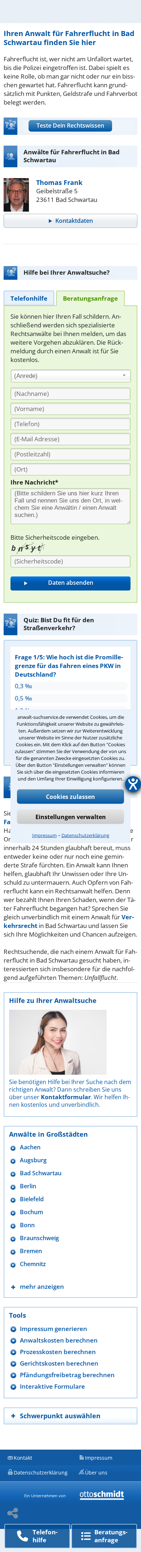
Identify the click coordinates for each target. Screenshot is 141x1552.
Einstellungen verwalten (70, 817)
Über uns (96, 1472)
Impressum (44, 835)
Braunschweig (39, 1238)
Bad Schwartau (40, 1173)
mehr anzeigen (42, 1286)
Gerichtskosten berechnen (59, 1363)
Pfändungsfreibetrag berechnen (67, 1375)
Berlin (28, 1186)
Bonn (27, 1225)
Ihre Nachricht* (34, 482)
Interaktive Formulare (52, 1386)
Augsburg (33, 1160)
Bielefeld (32, 1199)
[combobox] (71, 376)
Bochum (31, 1212)
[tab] (29, 298)
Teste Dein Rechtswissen (70, 125)
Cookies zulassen (70, 796)
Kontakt (23, 1457)
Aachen (30, 1147)
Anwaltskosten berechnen (59, 1340)
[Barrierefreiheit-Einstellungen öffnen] (133, 784)
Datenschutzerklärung (85, 835)
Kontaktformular (66, 1097)
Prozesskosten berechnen (58, 1352)
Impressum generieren (53, 1329)
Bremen (31, 1251)
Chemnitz (33, 1264)
